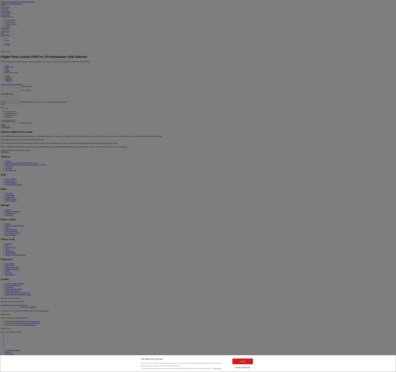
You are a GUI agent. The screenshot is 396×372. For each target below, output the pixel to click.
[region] (198, 363)
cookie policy (217, 368)
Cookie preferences (242, 367)
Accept (242, 361)
